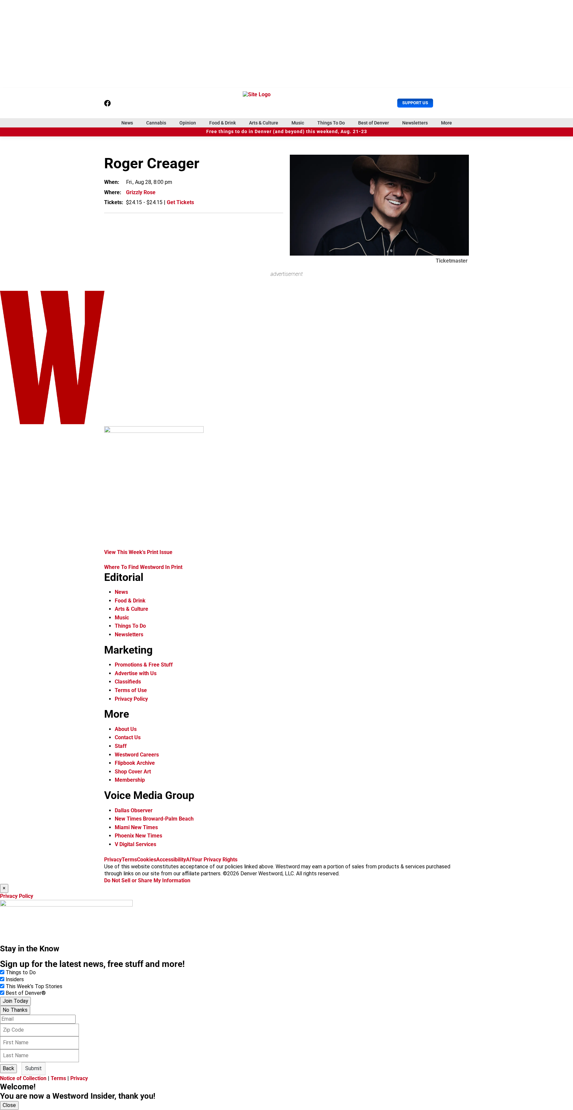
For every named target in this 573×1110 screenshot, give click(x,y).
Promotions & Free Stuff (144, 665)
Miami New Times (136, 827)
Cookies (146, 859)
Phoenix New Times (138, 835)
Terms (129, 859)
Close (9, 1105)
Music (297, 122)
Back (8, 1068)
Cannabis (156, 122)
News (127, 122)
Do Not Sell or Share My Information (147, 880)
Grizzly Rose (141, 192)
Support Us (415, 102)
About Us (126, 729)
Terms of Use (131, 690)
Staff (121, 746)
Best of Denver (373, 122)
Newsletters (415, 122)
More (446, 122)
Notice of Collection (23, 1078)
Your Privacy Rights (214, 859)
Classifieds (128, 681)
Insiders (15, 979)
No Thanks (15, 1010)
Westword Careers (137, 755)
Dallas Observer (134, 810)
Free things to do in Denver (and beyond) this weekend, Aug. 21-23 (286, 131)
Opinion (187, 122)
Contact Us (128, 737)
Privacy (113, 859)
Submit (33, 1068)
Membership (130, 780)
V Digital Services (135, 844)
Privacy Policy (131, 699)
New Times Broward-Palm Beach (154, 819)
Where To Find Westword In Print (143, 567)
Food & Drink (222, 122)
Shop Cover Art (133, 771)
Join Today (15, 1001)
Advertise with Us (136, 673)
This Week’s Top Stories (34, 986)
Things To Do (331, 122)
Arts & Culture (263, 122)
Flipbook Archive (135, 763)
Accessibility (171, 859)
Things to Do (21, 972)
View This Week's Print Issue (138, 552)
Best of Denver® (26, 993)
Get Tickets (180, 202)
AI (188, 859)
